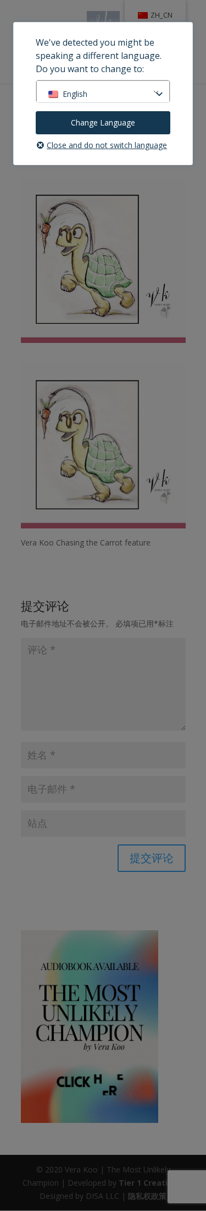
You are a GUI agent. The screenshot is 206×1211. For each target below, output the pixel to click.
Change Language (103, 122)
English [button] (75, 94)
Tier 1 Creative (148, 1182)
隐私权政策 (147, 1196)
